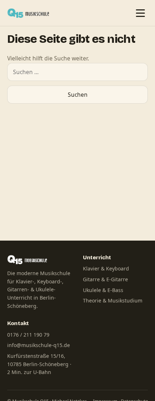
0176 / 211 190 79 (28, 334)
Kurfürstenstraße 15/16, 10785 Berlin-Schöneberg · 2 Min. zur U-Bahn (39, 363)
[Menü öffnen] (140, 12)
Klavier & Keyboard (106, 268)
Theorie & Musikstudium (112, 300)
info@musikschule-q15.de (38, 345)
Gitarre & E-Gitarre (105, 279)
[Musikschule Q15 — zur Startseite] (30, 13)
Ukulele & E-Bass (103, 290)
